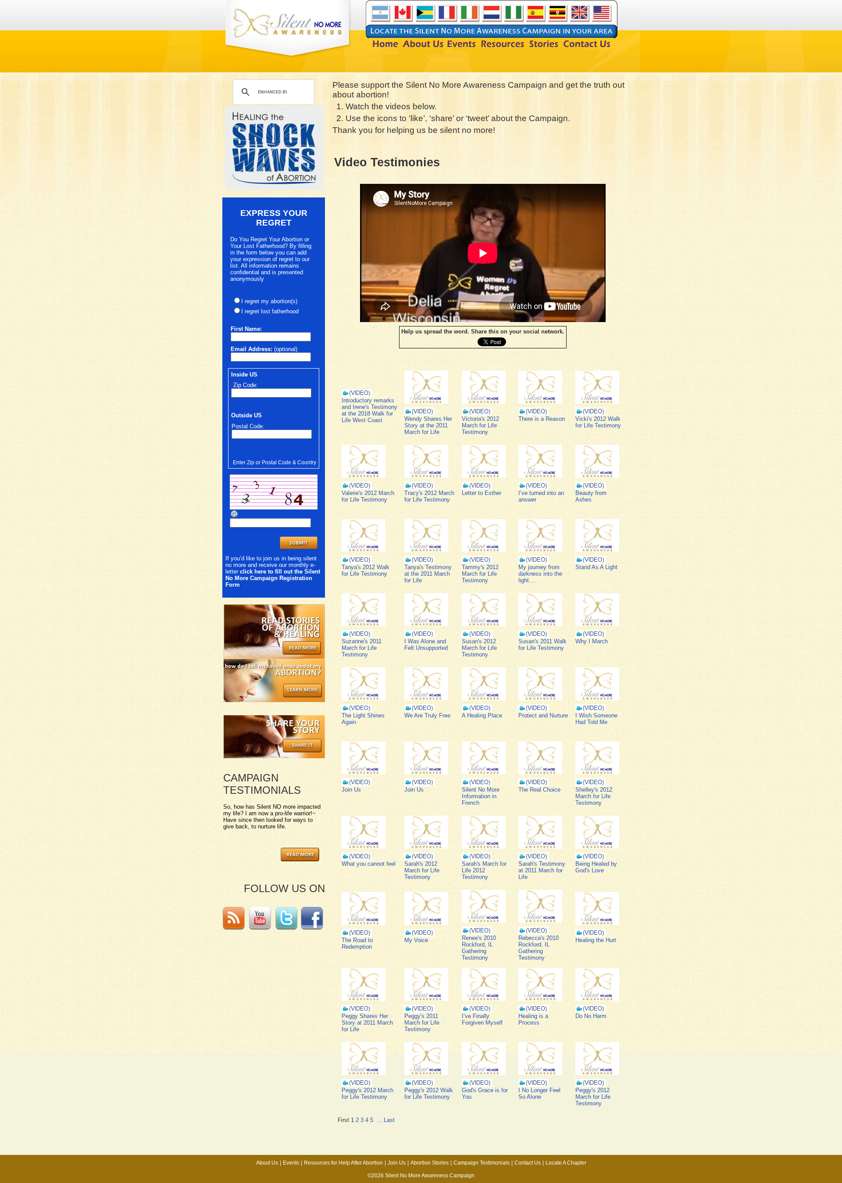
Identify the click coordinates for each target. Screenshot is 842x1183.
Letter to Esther (481, 493)
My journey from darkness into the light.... (540, 574)
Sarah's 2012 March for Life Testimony (421, 870)
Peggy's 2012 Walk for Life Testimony (428, 1093)
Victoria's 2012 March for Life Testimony (480, 425)
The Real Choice (539, 789)
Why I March (591, 641)
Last (389, 1120)
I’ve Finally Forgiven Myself (482, 1019)
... (379, 1120)
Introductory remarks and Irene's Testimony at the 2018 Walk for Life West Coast (369, 410)
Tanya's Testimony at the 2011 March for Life (428, 574)
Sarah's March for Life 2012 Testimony (484, 870)
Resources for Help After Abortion (343, 1163)
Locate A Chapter (566, 1163)
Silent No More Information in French (480, 796)
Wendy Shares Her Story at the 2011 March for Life (428, 425)
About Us (267, 1163)
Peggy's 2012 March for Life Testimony (367, 1093)
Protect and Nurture (543, 715)
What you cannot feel (369, 863)
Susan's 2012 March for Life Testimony (479, 648)
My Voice (416, 940)
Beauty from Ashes (591, 496)
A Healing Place (482, 715)
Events (291, 1163)
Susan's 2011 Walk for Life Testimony (542, 644)
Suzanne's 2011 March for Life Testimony (362, 648)
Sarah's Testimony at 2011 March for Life (541, 870)
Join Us (351, 789)
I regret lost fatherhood (270, 311)
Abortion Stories (429, 1163)
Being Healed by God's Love (596, 867)
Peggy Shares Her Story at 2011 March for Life (367, 1022)
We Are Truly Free (427, 715)
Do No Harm (591, 1016)
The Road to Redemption (357, 943)
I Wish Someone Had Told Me (596, 718)
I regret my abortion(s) (269, 301)
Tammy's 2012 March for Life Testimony (480, 574)
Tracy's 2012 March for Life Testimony (429, 496)
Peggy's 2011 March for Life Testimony (421, 1022)
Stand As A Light (596, 567)
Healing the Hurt (595, 940)
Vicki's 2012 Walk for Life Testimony (598, 422)
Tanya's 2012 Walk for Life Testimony (365, 570)
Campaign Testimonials (481, 1163)
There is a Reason (541, 419)
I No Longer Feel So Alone (539, 1093)
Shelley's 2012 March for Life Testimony (593, 796)
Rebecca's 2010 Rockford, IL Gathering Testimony (538, 948)
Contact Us (527, 1163)
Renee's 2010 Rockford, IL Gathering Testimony (479, 948)
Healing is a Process (533, 1019)
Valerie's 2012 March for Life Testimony (368, 496)
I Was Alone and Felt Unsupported (426, 644)
